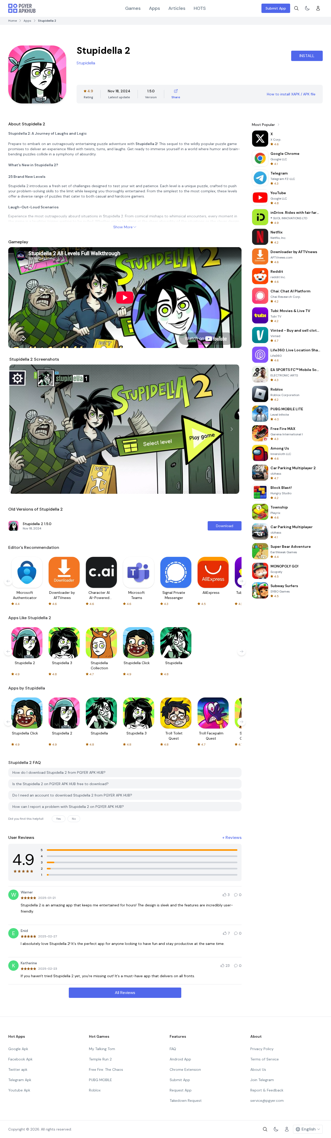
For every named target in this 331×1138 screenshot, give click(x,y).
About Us (258, 1069)
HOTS (200, 8)
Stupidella (86, 63)
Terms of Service (264, 1059)
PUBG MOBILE (100, 1080)
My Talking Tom (102, 1048)
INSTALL (306, 55)
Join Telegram (262, 1080)
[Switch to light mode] (307, 8)
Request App (181, 1090)
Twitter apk (17, 1069)
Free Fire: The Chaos (106, 1069)
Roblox (95, 1090)
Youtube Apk (19, 1090)
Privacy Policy (262, 1048)
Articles (176, 8)
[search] (296, 8)
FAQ (173, 1048)
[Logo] (22, 8)
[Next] (231, 429)
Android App (180, 1059)
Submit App (276, 8)
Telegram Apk (19, 1080)
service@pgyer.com (267, 1100)
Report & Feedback (266, 1090)
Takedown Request (186, 1100)
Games (133, 8)
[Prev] (18, 429)
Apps (154, 8)
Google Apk (18, 1048)
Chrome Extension (185, 1069)
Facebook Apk (20, 1059)
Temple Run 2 (100, 1059)
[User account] (318, 8)
